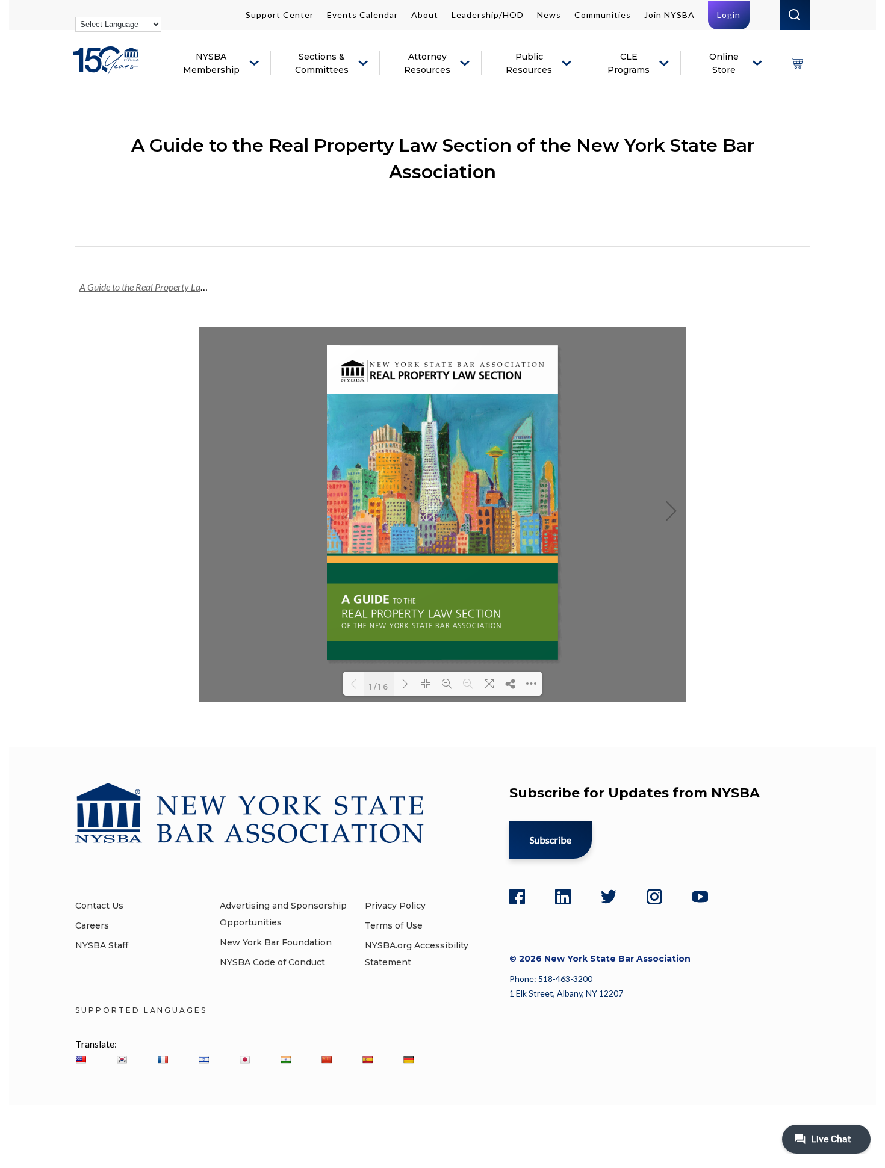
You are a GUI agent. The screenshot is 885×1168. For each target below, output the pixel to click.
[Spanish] (367, 1059)
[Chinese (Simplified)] (326, 1059)
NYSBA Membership (211, 63)
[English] (80, 1059)
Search (795, 15)
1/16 (379, 686)
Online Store (724, 63)
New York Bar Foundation (276, 942)
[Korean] (121, 1059)
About (424, 15)
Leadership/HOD (488, 15)
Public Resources (529, 63)
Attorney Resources (427, 63)
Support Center (280, 15)
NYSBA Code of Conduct (272, 962)
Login (729, 15)
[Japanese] (244, 1059)
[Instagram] (654, 896)
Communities (602, 15)
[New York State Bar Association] (108, 69)
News (549, 15)
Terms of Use (394, 925)
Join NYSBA (669, 15)
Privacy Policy (395, 905)
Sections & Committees (322, 63)
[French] (162, 1059)
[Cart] (796, 63)
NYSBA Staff (101, 945)
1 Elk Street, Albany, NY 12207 (566, 993)
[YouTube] (700, 896)
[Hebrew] (203, 1059)
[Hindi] (285, 1059)
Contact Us (99, 905)
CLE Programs (628, 63)
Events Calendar (362, 15)
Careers (92, 925)
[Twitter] (608, 896)
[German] (408, 1059)
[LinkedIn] (563, 896)
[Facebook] (517, 896)
